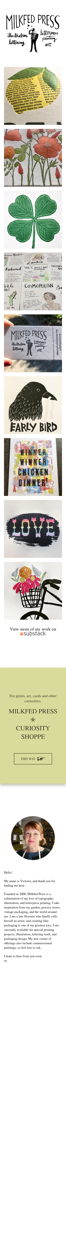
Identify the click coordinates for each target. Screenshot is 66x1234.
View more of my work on (33, 629)
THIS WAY (28, 759)
